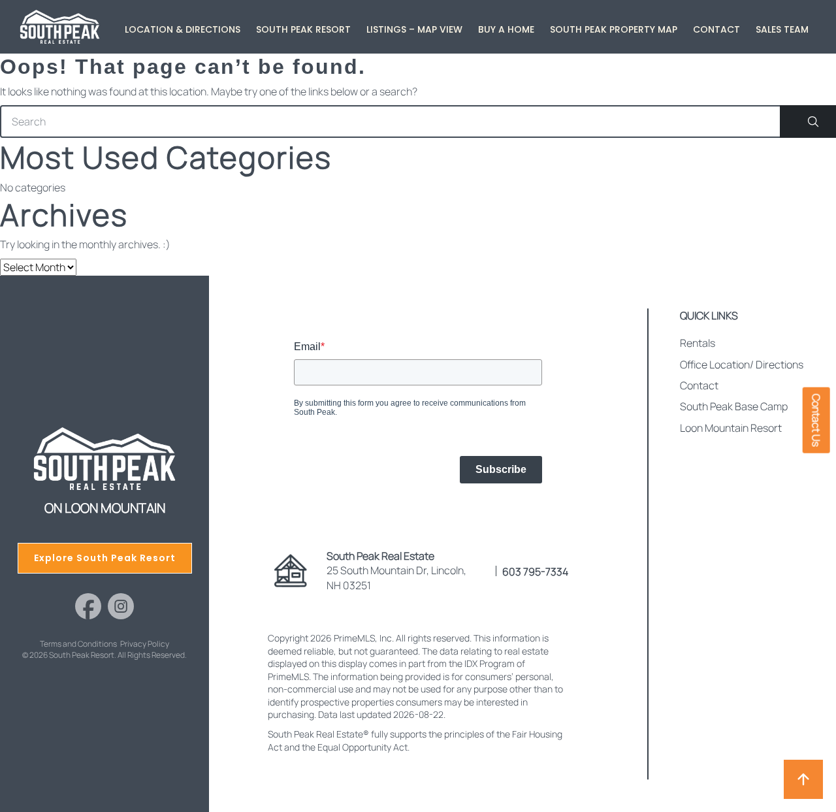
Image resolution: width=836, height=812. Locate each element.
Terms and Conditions (78, 644)
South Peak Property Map (613, 29)
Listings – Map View (414, 29)
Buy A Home (506, 29)
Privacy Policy (144, 644)
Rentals (697, 343)
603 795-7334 (535, 571)
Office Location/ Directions (741, 364)
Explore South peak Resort (105, 557)
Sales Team (782, 29)
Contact (716, 29)
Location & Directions (182, 29)
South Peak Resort (303, 29)
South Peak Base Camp (734, 406)
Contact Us (816, 419)
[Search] (808, 121)
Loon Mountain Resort (731, 428)
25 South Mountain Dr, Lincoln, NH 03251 (396, 571)
